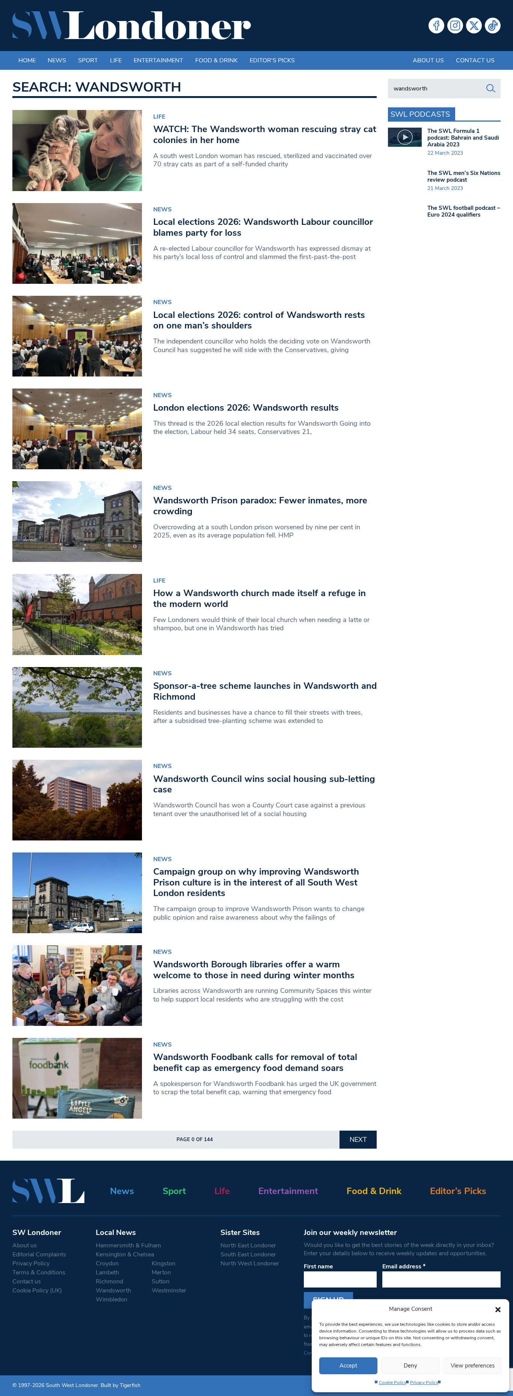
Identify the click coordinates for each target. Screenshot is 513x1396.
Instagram (455, 25)
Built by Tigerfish (120, 1385)
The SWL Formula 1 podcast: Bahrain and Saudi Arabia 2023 (463, 137)
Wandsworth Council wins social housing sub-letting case (264, 784)
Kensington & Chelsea (125, 1254)
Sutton (160, 1281)
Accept (348, 1365)
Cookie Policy (392, 1382)
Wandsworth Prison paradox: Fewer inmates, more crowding (260, 505)
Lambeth (107, 1272)
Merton (161, 1272)
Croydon (107, 1263)
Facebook (436, 25)
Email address (403, 1266)
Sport (88, 60)
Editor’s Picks (458, 1191)
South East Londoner (248, 1254)
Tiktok (493, 25)
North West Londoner (249, 1263)
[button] (498, 1309)
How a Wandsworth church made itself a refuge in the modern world (259, 598)
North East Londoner (248, 1245)
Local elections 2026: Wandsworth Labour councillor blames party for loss (263, 227)
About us (428, 60)
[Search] (491, 88)
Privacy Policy (424, 1382)
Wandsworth (113, 1290)
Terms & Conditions (38, 1272)
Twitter (474, 25)
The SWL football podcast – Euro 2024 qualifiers (463, 211)
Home (27, 60)
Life (116, 60)
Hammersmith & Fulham (128, 1245)
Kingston (163, 1263)
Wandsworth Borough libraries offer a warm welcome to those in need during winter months (254, 969)
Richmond (109, 1281)
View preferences (473, 1365)
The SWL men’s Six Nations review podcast (463, 176)
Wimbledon (111, 1299)
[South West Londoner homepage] (131, 25)
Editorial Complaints (39, 1254)
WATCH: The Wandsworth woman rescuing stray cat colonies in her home (264, 134)
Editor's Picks (272, 60)
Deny (410, 1365)
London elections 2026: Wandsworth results (246, 408)
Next (358, 1139)
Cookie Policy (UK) (37, 1290)
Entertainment (158, 60)
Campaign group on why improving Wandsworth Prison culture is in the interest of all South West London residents (256, 882)
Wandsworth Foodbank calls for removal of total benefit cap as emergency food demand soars (255, 1062)
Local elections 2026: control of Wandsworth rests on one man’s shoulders (259, 320)
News (57, 60)
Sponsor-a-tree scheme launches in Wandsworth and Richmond (265, 691)
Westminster (169, 1290)
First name (318, 1266)
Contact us (475, 60)
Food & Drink (216, 60)
